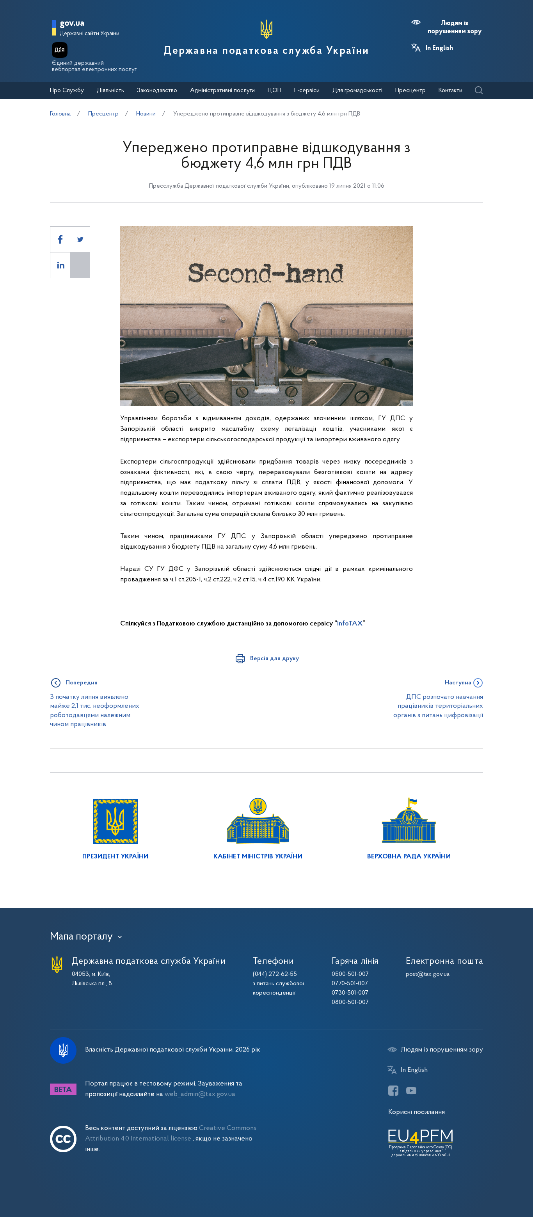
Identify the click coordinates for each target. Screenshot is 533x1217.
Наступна (458, 683)
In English (439, 48)
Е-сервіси (307, 90)
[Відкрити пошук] (478, 90)
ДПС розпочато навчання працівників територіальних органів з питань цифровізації (438, 706)
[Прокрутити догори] (494, 1186)
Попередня (82, 683)
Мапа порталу (81, 936)
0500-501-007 (350, 974)
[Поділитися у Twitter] (80, 239)
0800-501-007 (350, 1002)
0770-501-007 (350, 984)
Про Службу (67, 90)
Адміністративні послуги (222, 90)
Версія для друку (274, 659)
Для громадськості (357, 90)
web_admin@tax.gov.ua (200, 1094)
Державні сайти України (89, 34)
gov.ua (72, 23)
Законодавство (157, 90)
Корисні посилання (416, 1112)
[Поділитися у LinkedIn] (60, 265)
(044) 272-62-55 (275, 974)
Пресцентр (410, 90)
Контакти (450, 90)
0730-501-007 (350, 993)
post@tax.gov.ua (427, 974)
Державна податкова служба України (266, 51)
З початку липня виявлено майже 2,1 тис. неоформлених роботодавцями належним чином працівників (94, 711)
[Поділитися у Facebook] (60, 239)
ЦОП (274, 90)
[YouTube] (411, 1091)
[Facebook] (393, 1091)
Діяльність (110, 90)
